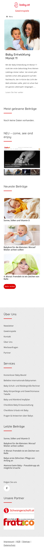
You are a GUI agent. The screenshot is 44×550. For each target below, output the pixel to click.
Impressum (9, 541)
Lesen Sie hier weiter (14, 92)
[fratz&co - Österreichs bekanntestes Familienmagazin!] (19, 528)
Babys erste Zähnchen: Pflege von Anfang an (19, 459)
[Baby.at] (22, 4)
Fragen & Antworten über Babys (18, 415)
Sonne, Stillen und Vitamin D (17, 220)
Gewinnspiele (22, 10)
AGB (18, 541)
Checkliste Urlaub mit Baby (16, 410)
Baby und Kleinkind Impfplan (17, 399)
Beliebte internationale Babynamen (20, 380)
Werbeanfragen (11, 347)
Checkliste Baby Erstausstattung (18, 405)
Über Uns (8, 342)
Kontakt (7, 336)
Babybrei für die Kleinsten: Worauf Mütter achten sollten (19, 248)
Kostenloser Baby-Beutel (15, 375)
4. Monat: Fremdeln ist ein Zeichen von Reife (21, 277)
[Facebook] (7, 488)
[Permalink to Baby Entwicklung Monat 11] (22, 49)
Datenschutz (9, 545)
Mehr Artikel (10, 286)
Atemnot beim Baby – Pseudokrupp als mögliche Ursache (21, 466)
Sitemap (26, 541)
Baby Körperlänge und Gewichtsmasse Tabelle (21, 393)
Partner (7, 352)
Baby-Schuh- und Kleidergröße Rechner (22, 385)
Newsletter (9, 325)
